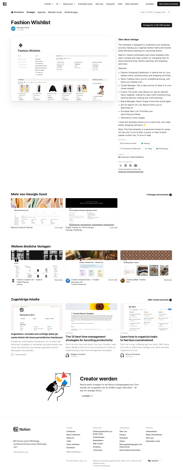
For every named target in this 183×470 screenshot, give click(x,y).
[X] (120, 165)
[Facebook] (130, 165)
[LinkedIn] (125, 165)
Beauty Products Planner (22, 227)
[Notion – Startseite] (5, 4)
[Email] (135, 165)
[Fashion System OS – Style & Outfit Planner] (37, 263)
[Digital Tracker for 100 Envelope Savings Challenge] (91, 211)
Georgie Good (23, 27)
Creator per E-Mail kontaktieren (132, 157)
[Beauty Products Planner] (37, 211)
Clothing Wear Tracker (136, 279)
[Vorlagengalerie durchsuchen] (169, 12)
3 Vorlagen (20, 30)
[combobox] (155, 12)
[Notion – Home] (38, 429)
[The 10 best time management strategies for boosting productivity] (91, 316)
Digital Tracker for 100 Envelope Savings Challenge (80, 228)
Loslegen (87, 396)
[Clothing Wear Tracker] (146, 263)
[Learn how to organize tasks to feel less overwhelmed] (146, 316)
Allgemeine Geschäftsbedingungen (130, 172)
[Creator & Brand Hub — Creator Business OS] (91, 263)
